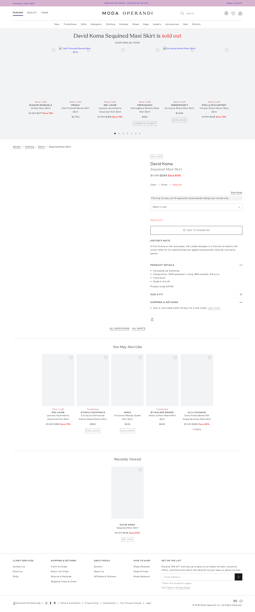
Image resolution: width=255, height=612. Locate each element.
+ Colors (196, 429)
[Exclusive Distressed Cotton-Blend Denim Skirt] (92, 380)
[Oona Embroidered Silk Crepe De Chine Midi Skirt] (197, 380)
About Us (99, 571)
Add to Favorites (198, 230)
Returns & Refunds (61, 576)
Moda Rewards (142, 566)
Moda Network (142, 576)
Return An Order (60, 571)
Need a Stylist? (234, 3)
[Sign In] (226, 13)
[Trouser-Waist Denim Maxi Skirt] (214, 73)
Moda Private (141, 571)
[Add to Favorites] (54, 50)
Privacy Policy (92, 603)
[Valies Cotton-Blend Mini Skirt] (162, 380)
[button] (115, 133)
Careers (98, 566)
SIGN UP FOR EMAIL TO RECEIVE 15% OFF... (127, 3)
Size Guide (236, 192)
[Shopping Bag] (240, 13)
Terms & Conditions (70, 603)
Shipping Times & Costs (64, 581)
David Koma (161, 163)
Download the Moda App (28, 603)
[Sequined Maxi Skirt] (127, 492)
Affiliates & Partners (105, 576)
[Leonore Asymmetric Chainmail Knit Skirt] (110, 73)
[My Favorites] (233, 13)
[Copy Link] (196, 319)
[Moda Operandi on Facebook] (50, 603)
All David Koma (119, 328)
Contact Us (19, 566)
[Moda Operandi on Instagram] (46, 603)
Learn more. (214, 308)
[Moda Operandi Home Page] (127, 13)
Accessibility (109, 603)
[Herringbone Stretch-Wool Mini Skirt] (145, 73)
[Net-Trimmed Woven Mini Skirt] (75, 73)
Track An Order (59, 566)
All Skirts (138, 328)
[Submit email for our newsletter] (238, 576)
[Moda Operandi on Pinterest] (54, 603)
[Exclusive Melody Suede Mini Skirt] (127, 380)
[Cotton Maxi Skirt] (41, 73)
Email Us (18, 571)
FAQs (16, 576)
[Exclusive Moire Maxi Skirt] (179, 73)
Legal (148, 603)
